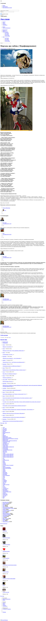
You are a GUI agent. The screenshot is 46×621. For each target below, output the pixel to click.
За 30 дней (7, 34)
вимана (4, 431)
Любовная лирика (6, 551)
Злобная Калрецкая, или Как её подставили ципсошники (14, 417)
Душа (4, 459)
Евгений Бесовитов (6, 507)
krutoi (4, 344)
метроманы (5, 474)
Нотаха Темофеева (6, 475)
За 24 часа (7, 32)
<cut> (4, 427)
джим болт (5, 450)
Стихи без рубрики (6, 544)
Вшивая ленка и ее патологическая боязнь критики (12, 421)
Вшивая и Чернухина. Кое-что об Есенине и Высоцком (13, 413)
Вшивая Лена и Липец (7, 437)
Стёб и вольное (3, 48)
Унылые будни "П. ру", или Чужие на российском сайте (13, 362)
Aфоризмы (5, 530)
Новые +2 (4, 30)
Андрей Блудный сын (7, 510)
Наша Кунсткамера (6, 537)
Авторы (4, 23)
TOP (3, 36)
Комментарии (5, 341)
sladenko (4, 519)
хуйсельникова (5, 490)
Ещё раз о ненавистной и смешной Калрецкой (11, 390)
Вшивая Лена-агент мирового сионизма (10, 438)
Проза (4, 585)
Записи (4, 21)
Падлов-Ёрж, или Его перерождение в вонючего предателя (14, 405)
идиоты (4, 463)
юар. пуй (4, 495)
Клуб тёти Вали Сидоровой (8, 465)
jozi (3, 517)
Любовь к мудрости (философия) (9, 578)
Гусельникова (5, 448)
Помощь (4, 612)
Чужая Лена (5, 493)
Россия (4, 479)
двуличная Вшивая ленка (7, 449)
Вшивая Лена (5, 436)
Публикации (5, 342)
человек (4, 492)
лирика (4, 470)
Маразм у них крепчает (7, 346)
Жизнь (4, 462)
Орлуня (4, 512)
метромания (5, 473)
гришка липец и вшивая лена (8, 446)
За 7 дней (7, 33)
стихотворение (5, 488)
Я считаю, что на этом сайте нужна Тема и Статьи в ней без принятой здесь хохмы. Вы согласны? (21, 401)
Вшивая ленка (5, 439)
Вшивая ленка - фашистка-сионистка (10, 440)
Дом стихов (5, 19)
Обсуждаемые (5, 31)
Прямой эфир (3, 339)
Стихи (4, 486)
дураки (4, 452)
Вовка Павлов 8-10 (6, 432)
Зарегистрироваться (6, 27)
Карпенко (4, 356)
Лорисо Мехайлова (6, 207)
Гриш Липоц (5, 444)
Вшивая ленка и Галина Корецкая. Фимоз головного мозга (14, 369)
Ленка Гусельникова (6, 467)
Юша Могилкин (6, 298)
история (4, 464)
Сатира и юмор (6, 571)
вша (3, 434)
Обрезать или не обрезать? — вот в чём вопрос (12, 358)
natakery (4, 360)
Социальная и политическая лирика (9, 564)
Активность (5, 24)
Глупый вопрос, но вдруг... (8, 354)
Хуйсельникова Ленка (7, 491)
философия (5, 489)
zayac (4, 520)
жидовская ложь (6, 460)
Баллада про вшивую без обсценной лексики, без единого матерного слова (17, 397)
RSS (9, 337)
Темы (4, 22)
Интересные (5, 29)
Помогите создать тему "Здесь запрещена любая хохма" (13, 350)
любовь (4, 471)
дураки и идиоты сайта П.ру (8, 453)
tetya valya (5, 222)
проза (4, 476)
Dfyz (5, 210)
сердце (4, 483)
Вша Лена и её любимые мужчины (9, 373)
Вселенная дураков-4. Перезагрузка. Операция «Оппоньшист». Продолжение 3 (18, 409)
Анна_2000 (5, 379)
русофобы (5, 481)
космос (4, 466)
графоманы (5, 442)
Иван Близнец (5, 518)
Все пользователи (3, 523)
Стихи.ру (4, 487)
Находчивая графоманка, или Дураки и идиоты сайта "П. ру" (14, 394)
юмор (4, 496)
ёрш (3, 497)
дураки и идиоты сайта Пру (8, 454)
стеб (3, 485)
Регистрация (5, 6)
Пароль (1, 11)
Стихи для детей (6, 592)
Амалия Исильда (6, 521)
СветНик (4, 388)
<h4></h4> (5, 428)
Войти (4, 5)
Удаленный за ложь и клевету (8, 508)
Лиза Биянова (5, 515)
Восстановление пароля (7, 7)
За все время (7, 35)
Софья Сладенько (6, 484)
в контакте (5, 429)
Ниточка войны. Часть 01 (7, 381)
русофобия (5, 480)
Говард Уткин (5, 503)
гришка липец (5, 445)
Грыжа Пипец (5, 447)
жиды (4, 461)
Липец (4, 469)
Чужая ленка (5, 494)
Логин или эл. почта (4, 10)
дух (3, 458)
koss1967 (4, 504)
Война (4, 433)
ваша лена (5, 430)
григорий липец (6, 443)
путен (4, 477)
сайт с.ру (4, 482)
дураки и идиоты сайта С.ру (8, 455)
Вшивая (4, 435)
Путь (4, 478)
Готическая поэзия (6, 441)
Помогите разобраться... (7, 377)
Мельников (5, 472)
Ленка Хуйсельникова (7, 468)
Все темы (2, 596)
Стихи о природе (6, 558)
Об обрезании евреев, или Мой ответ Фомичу (11, 366)
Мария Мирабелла (6, 513)
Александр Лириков (6, 514)
